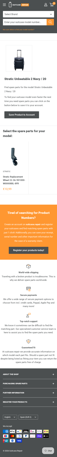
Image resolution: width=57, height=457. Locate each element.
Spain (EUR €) (25, 417)
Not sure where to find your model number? (18, 30)
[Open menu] (4, 5)
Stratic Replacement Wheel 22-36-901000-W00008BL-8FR (14, 180)
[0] (51, 4)
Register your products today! (28, 250)
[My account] (45, 4)
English (8, 417)
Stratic (6, 171)
